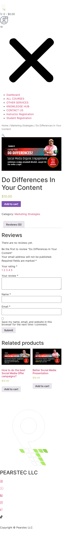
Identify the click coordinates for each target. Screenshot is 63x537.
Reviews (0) (14, 224)
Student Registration (19, 118)
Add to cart (11, 204)
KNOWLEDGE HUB (17, 106)
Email (6, 306)
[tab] (13, 224)
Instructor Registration (20, 114)
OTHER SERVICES (17, 102)
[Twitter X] (31, 509)
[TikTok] (31, 516)
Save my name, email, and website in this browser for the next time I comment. (27, 323)
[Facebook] (31, 481)
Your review (10, 275)
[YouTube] (31, 488)
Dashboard (13, 94)
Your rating (9, 266)
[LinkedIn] (31, 495)
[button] (31, 59)
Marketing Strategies (22, 125)
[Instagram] (31, 502)
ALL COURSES (15, 98)
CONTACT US (14, 110)
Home (5, 125)
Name (6, 294)
